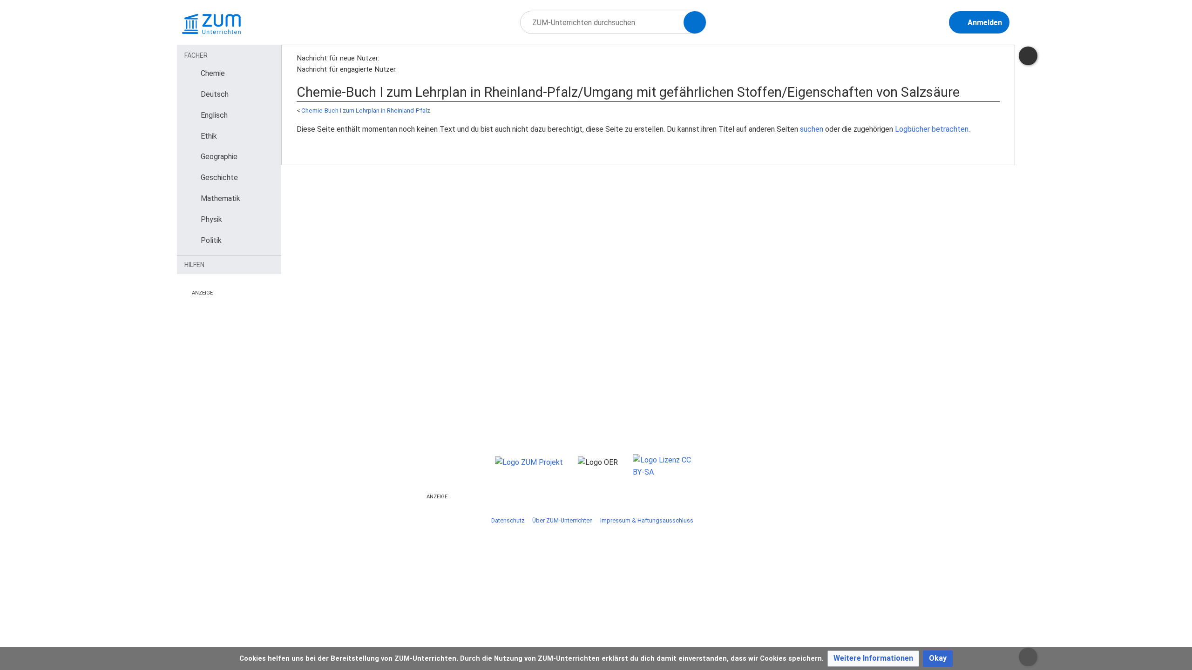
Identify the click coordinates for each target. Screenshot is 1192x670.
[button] (873, 658)
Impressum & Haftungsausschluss (646, 520)
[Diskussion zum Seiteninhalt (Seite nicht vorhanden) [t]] (1028, 56)
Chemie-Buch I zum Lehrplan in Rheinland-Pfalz (365, 110)
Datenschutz (508, 520)
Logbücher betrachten (931, 129)
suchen (811, 129)
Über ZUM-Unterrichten (562, 520)
